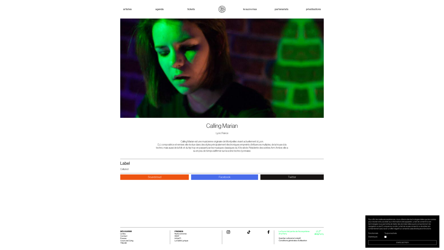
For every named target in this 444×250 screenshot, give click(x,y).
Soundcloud (154, 177)
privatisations (313, 9)
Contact (123, 236)
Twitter (292, 177)
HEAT (177, 236)
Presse (123, 238)
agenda (159, 9)
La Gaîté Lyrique (181, 241)
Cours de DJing (126, 241)
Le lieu (123, 234)
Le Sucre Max (250, 9)
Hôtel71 (178, 238)
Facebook (224, 177)
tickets (191, 9)
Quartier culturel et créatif (290, 238)
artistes (127, 9)
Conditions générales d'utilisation (293, 241)
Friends (179, 231)
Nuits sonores (181, 234)
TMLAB (123, 243)
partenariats (281, 9)
